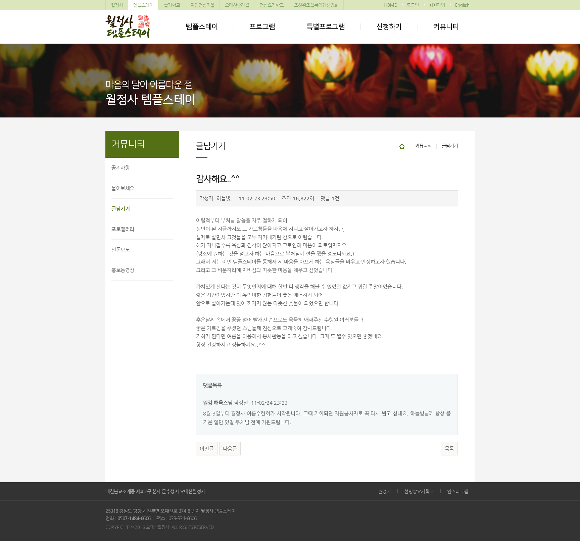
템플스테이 (143, 5)
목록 (449, 448)
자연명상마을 (202, 5)
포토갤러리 (122, 229)
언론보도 (120, 249)
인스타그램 (457, 491)
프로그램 (262, 27)
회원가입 (437, 4)
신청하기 (389, 27)
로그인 (413, 4)
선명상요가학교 (419, 491)
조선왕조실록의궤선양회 (316, 5)
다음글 (230, 448)
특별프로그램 (325, 27)
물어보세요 (122, 188)
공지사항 (120, 167)
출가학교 (172, 5)
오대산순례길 (237, 5)
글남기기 (120, 208)
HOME (390, 4)
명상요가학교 (271, 5)
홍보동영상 (122, 270)
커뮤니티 (446, 27)
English (462, 4)
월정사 (117, 5)
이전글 (207, 448)
